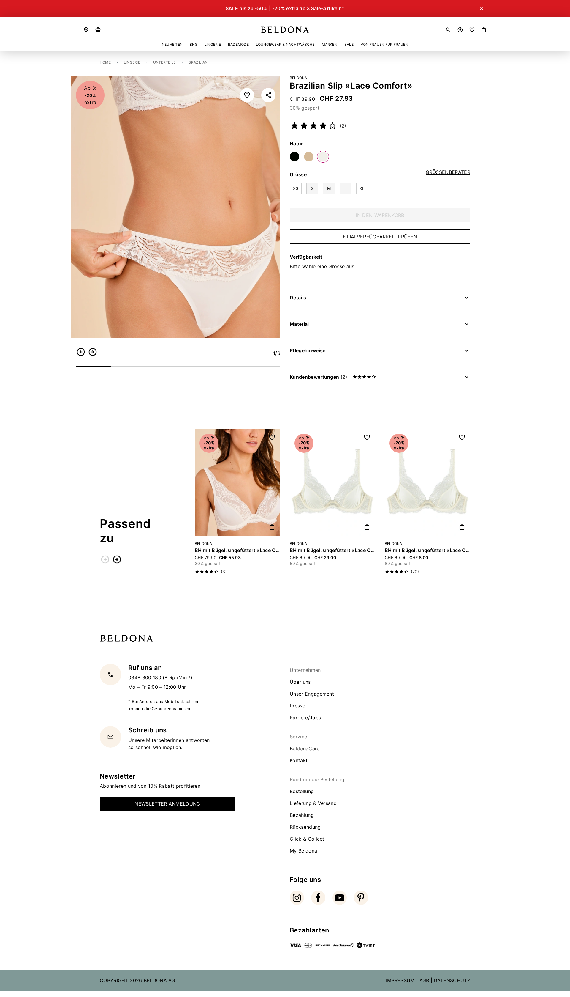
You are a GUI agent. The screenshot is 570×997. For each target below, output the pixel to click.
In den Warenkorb (380, 215)
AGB (424, 980)
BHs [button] (193, 44)
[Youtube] (339, 898)
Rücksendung (305, 827)
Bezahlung (302, 815)
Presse (297, 706)
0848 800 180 (145, 677)
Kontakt (299, 760)
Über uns (300, 682)
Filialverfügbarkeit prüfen (380, 237)
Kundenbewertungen (318, 377)
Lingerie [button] (213, 44)
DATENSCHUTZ (452, 980)
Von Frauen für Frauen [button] (384, 44)
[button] (98, 30)
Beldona (298, 78)
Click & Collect (307, 839)
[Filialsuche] (86, 30)
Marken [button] (329, 44)
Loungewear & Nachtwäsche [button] (285, 44)
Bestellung (302, 791)
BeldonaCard (305, 748)
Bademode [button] (238, 44)
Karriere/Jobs (305, 718)
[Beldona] (285, 29)
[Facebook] (318, 898)
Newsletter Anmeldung (167, 804)
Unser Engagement (312, 694)
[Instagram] (297, 898)
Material (299, 324)
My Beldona (303, 851)
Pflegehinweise (307, 350)
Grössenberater (448, 172)
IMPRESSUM (400, 980)
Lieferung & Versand (313, 803)
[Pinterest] (361, 898)
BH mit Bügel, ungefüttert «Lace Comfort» (237, 550)
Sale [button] (349, 44)
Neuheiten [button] (172, 44)
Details (298, 298)
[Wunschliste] (472, 30)
